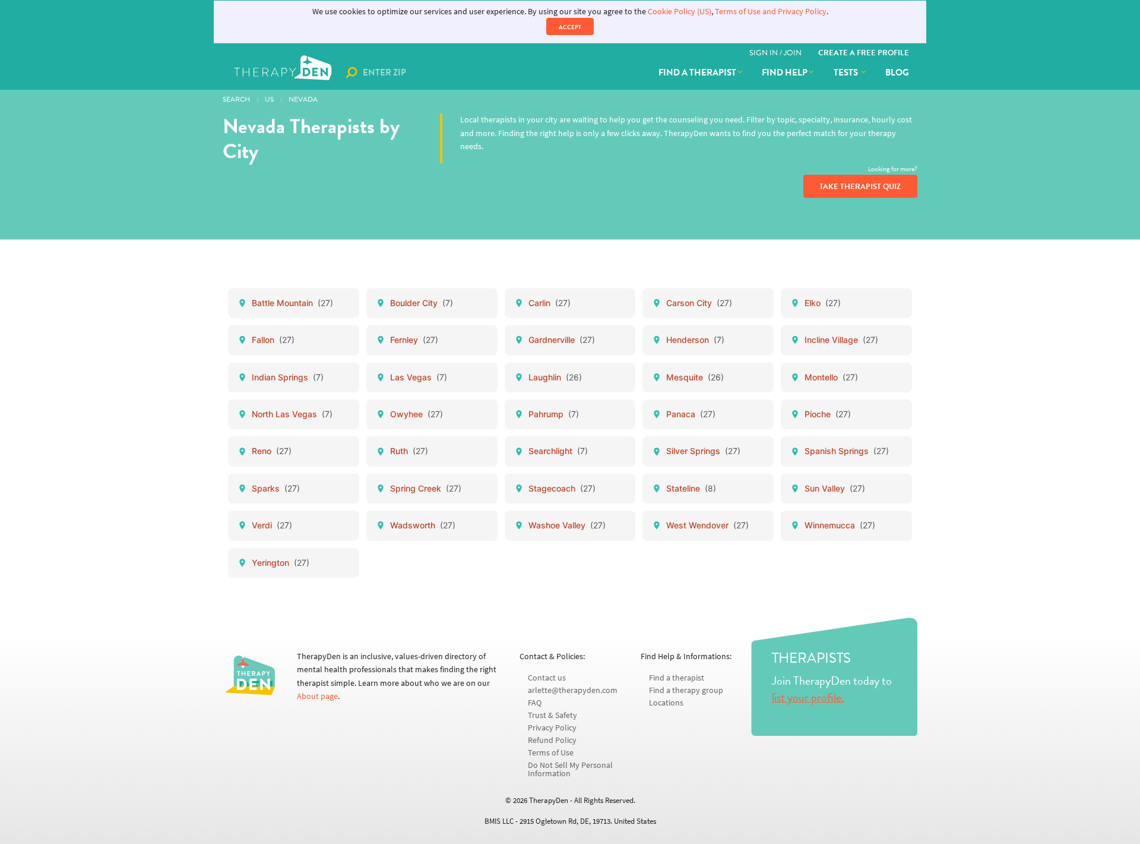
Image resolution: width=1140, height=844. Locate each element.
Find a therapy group (686, 690)
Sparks (276, 488)
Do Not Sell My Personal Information (570, 769)
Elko (823, 303)
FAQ (535, 702)
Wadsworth (422, 525)
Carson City (699, 303)
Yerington (280, 563)
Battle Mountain (292, 303)
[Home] (284, 72)
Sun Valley (835, 488)
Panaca (690, 414)
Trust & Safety (552, 715)
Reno (272, 451)
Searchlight (558, 451)
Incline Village (841, 340)
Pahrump (553, 414)
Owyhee (416, 414)
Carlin (549, 303)
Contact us (547, 678)
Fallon (273, 340)
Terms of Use (551, 752)
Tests (847, 72)
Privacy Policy (552, 727)
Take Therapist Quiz (860, 187)
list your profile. (808, 697)
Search (236, 99)
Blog (897, 72)
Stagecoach (562, 488)
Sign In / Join (775, 53)
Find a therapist (697, 72)
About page (317, 696)
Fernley (414, 340)
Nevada (303, 99)
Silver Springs (703, 451)
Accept (570, 27)
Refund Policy (552, 740)
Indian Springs (288, 377)
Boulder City (421, 303)
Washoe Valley (567, 525)
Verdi (272, 525)
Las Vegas (418, 377)
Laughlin (555, 377)
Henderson (695, 340)
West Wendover (707, 525)
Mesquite (695, 377)
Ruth (409, 451)
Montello (831, 377)
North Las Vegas (292, 414)
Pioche (828, 414)
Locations (666, 702)
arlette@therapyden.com (573, 690)
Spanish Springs (847, 451)
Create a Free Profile (863, 53)
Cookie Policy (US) (679, 11)
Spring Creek (425, 488)
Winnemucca (840, 525)
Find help (785, 72)
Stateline (691, 488)
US (269, 99)
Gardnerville (561, 340)
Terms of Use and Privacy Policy (770, 11)
